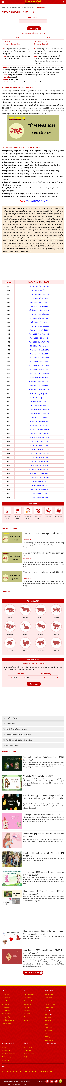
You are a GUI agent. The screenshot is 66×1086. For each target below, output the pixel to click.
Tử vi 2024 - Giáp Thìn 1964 (39, 318)
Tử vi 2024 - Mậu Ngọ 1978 (39, 374)
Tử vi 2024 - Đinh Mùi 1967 (39, 330)
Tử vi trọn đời (27, 1020)
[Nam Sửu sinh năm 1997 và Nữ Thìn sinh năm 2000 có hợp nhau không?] (12, 945)
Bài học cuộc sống (28, 1047)
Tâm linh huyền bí (28, 1050)
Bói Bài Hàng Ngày (12, 745)
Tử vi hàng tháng (6, 1057)
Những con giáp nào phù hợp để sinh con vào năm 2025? (43, 835)
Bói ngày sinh (48, 1021)
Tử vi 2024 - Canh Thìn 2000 (39, 461)
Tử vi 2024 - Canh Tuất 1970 (39, 342)
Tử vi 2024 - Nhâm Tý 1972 (39, 350)
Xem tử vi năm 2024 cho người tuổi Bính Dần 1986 (43, 554)
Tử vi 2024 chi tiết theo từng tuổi (24, 7)
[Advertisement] (33, 265)
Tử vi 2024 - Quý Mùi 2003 (39, 473)
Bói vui (47, 1010)
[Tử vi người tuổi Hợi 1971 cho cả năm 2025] (12, 828)
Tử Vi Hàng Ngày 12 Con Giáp (16, 729)
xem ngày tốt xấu (49, 1071)
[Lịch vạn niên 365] (33, 3)
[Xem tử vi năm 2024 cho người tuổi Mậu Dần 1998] (12, 582)
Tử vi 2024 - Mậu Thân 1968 (39, 334)
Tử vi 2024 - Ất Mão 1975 (39, 362)
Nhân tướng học (50, 1043)
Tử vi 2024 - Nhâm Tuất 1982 (39, 390)
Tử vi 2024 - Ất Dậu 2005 (39, 481)
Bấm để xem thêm (32, 973)
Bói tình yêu (48, 1037)
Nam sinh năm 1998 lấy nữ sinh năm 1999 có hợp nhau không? (43, 892)
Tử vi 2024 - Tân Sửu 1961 (39, 306)
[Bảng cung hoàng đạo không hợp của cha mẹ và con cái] (12, 866)
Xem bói (47, 1014)
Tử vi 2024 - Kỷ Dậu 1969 (39, 338)
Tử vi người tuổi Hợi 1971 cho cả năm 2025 (41, 814)
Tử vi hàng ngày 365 (29, 994)
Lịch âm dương (6, 997)
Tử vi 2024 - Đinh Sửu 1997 (39, 449)
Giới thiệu (11, 1084)
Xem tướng (48, 1017)
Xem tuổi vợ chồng (50, 1004)
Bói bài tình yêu (49, 1027)
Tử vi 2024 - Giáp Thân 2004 (39, 477)
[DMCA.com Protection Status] (60, 1082)
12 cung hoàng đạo (8, 1043)
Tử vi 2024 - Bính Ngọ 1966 (39, 326)
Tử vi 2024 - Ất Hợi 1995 (39, 441)
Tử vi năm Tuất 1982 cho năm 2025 (38, 776)
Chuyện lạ (26, 1057)
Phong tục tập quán (7, 1023)
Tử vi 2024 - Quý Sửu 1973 (39, 354)
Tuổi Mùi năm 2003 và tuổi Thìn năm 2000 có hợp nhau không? (43, 873)
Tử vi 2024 (26, 1007)
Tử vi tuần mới (27, 997)
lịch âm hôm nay (11, 1071)
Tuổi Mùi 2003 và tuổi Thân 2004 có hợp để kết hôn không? (43, 758)
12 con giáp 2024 (28, 1004)
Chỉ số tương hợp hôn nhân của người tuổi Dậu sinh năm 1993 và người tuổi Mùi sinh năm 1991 (43, 798)
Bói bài (46, 1024)
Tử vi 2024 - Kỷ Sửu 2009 (39, 497)
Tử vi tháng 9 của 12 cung (8, 1053)
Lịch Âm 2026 (10, 724)
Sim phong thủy (49, 1007)
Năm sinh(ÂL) (33, 17)
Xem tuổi (47, 1001)
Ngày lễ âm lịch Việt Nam (8, 1020)
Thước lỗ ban (48, 997)
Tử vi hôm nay (5, 1047)
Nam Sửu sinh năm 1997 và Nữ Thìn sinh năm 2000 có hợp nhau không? (43, 932)
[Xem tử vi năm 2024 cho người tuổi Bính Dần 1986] (12, 562)
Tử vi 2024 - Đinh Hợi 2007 (39, 489)
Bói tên (47, 1033)
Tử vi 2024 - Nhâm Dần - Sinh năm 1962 (33, 33)
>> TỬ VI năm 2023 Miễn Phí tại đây (33, 201)
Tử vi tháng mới (28, 1001)
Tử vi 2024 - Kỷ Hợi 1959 (39, 298)
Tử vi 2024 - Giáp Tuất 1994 (39, 437)
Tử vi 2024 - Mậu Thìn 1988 (39, 414)
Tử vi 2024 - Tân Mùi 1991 (39, 426)
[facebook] (47, 1082)
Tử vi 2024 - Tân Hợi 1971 (39, 346)
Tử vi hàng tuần (6, 1050)
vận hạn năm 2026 (35, 1071)
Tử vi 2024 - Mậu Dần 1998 (39, 453)
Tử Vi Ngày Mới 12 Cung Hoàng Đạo (18, 734)
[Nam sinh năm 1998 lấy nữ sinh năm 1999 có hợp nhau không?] (12, 905)
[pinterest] (56, 1082)
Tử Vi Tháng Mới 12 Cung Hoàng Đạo (19, 740)
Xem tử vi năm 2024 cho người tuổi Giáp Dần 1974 (43, 535)
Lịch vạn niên (5, 994)
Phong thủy (49, 990)
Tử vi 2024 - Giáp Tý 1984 (39, 398)
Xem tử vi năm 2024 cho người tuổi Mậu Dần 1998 (43, 574)
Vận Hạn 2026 (33, 659)
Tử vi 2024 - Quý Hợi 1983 (39, 394)
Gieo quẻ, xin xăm (49, 1030)
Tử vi (11, 7)
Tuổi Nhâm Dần (40, 7)
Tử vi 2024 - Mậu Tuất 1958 (39, 294)
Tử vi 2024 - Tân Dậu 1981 (39, 386)
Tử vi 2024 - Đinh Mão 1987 (39, 410)
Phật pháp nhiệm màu (29, 1053)
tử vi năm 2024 (23, 1071)
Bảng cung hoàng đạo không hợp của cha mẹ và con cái (43, 854)
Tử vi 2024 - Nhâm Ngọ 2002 (39, 469)
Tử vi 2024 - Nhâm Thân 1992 (39, 430)
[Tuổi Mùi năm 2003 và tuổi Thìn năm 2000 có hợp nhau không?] (12, 886)
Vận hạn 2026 (27, 1010)
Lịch (3, 990)
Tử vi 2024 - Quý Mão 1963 (39, 314)
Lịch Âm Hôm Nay (12, 718)
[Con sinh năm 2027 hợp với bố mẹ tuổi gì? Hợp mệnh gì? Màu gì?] (12, 964)
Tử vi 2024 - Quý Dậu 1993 (39, 433)
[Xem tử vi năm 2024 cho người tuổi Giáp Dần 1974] (12, 543)
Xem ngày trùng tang (7, 1017)
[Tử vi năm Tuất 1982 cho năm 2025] (12, 790)
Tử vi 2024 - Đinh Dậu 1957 (39, 290)
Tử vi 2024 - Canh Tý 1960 (39, 302)
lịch (3, 1071)
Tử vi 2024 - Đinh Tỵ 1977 (39, 370)
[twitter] (52, 1082)
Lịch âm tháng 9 (6, 1010)
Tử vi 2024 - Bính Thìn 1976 (39, 366)
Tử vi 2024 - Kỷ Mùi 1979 (39, 378)
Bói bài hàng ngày (49, 1040)
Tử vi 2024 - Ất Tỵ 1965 (39, 322)
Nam (15, 678)
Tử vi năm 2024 (27, 539)
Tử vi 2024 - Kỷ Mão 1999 (39, 457)
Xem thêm (33, 503)
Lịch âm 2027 (5, 1007)
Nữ (28, 678)
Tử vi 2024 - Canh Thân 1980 (39, 382)
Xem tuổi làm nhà (49, 994)
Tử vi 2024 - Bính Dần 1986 (39, 406)
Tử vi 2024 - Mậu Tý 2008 (39, 493)
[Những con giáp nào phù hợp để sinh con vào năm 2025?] (12, 847)
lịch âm (11, 156)
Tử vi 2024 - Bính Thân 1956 (39, 286)
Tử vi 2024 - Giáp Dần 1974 (39, 358)
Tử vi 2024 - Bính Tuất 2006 (39, 485)
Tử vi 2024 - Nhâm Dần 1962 (39, 310)
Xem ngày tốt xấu (6, 1013)
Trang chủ (5, 7)
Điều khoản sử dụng (20, 1084)
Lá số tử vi (26, 1017)
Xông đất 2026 (27, 1013)
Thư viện (26, 1043)
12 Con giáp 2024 (33, 601)
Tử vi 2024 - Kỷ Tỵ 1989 (39, 418)
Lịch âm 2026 (5, 1004)
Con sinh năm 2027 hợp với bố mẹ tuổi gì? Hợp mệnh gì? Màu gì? (43, 951)
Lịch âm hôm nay (6, 1001)
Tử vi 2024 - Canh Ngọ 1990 (39, 422)
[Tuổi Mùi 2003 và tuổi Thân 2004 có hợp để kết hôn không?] (12, 771)
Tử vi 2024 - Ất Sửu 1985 (39, 402)
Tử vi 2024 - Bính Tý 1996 (39, 445)
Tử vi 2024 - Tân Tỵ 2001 (39, 465)
